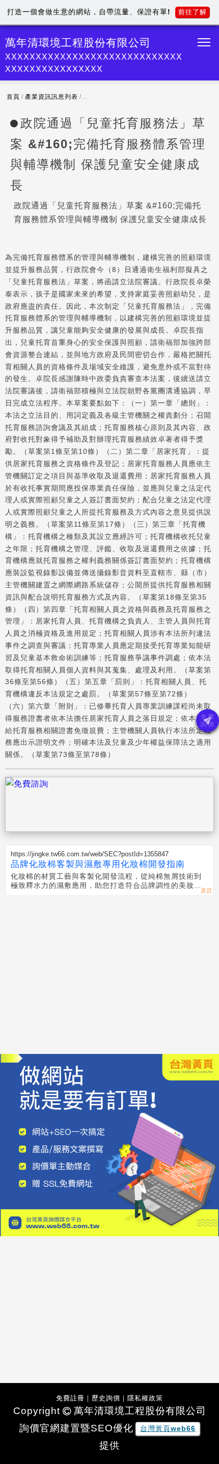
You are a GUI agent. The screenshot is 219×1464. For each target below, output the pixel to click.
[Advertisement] (109, 972)
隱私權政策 (145, 1398)
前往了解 (192, 12)
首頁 (13, 96)
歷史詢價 (106, 1398)
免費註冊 (70, 1398)
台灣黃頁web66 (168, 1428)
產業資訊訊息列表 (51, 96)
